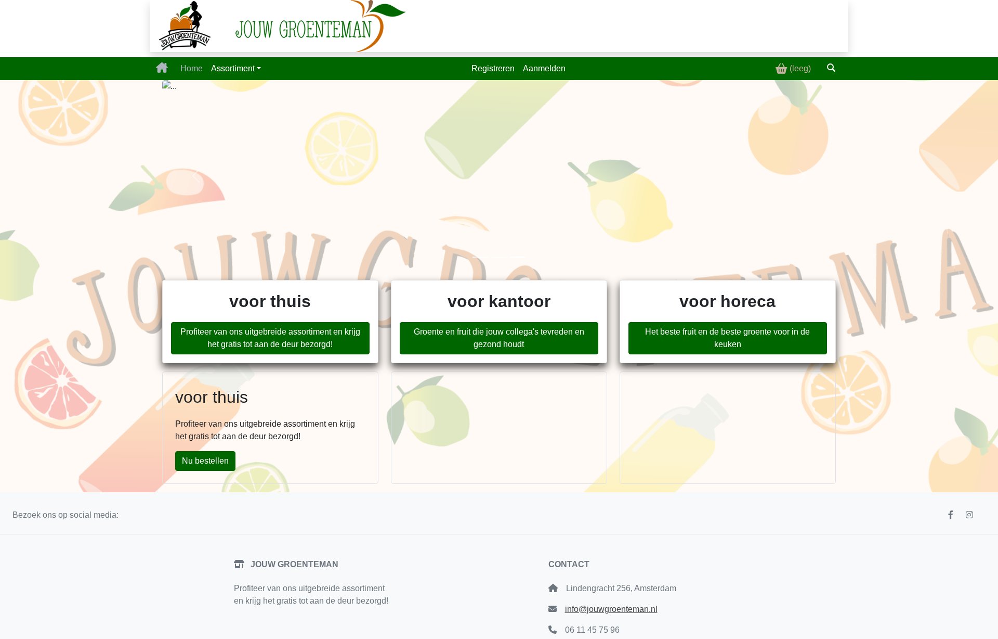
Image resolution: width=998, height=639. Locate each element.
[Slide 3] (518, 257)
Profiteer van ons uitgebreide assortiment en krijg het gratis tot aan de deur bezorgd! (270, 338)
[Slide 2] (499, 257)
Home (191, 68)
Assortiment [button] (233, 68)
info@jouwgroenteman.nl (611, 609)
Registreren (493, 68)
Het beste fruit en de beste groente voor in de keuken (727, 338)
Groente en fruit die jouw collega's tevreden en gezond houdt (499, 338)
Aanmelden (544, 68)
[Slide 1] (480, 257)
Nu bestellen (205, 460)
